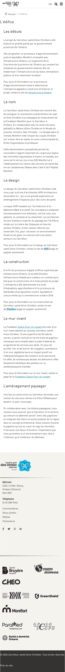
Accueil (11, 14)
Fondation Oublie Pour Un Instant (32, 376)
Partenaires (9, 521)
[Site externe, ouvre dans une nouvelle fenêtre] (4, 528)
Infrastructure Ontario (40, 92)
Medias (6, 516)
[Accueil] (10, 4)
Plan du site (6, 665)
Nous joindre (9, 512)
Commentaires (10, 508)
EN (50, 4)
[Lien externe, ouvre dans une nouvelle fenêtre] (16, 637)
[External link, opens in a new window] (12, 570)
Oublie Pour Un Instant (30, 326)
